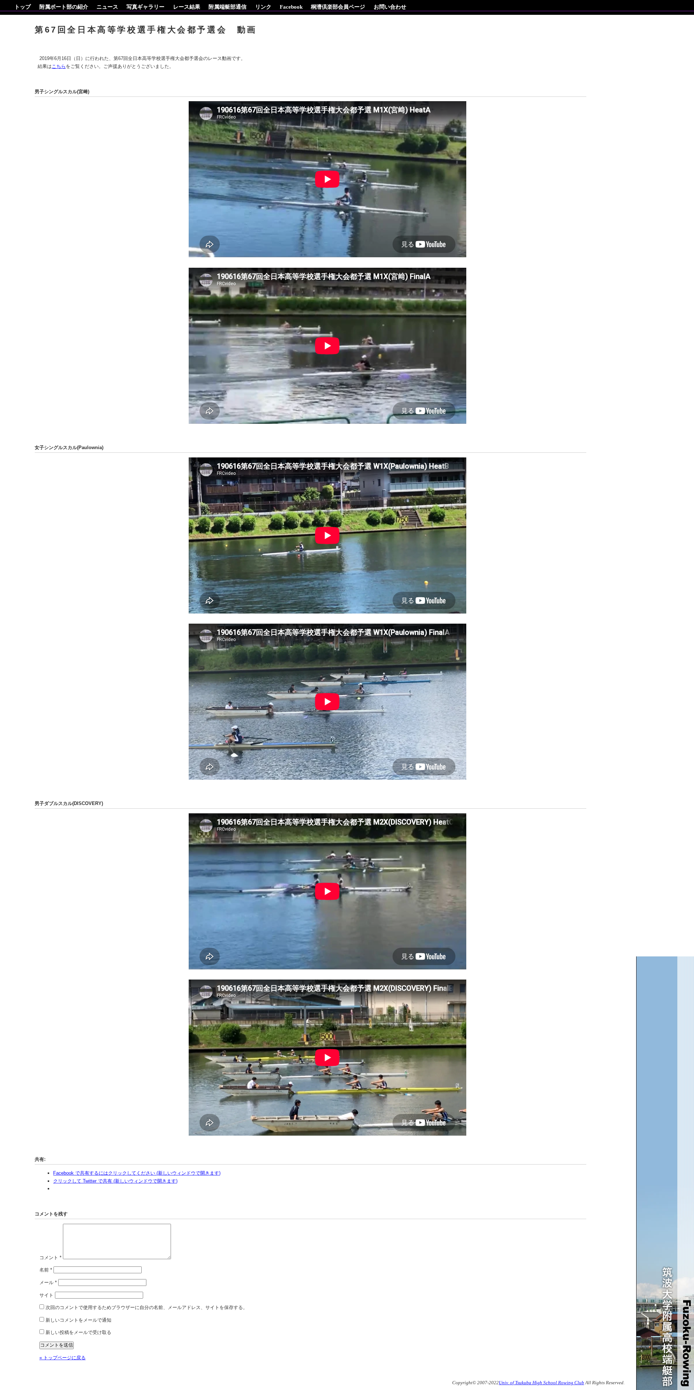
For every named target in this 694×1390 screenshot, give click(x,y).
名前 (45, 1270)
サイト (46, 1295)
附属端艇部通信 (228, 7)
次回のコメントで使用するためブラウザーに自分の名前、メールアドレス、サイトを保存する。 (147, 1307)
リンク (263, 7)
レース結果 (186, 7)
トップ (22, 7)
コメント (50, 1257)
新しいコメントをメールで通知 (78, 1320)
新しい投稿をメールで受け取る (78, 1332)
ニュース (107, 7)
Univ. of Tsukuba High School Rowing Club (541, 1382)
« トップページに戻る (62, 1357)
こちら (59, 66)
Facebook (291, 7)
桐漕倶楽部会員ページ (338, 7)
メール (48, 1282)
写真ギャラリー (145, 7)
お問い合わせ (390, 7)
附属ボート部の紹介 (63, 7)
